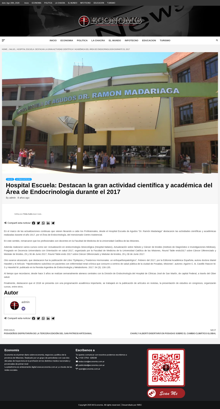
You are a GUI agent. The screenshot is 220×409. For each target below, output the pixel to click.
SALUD (10, 179)
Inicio (26, 3)
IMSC (139, 405)
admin (12, 197)
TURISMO (111, 3)
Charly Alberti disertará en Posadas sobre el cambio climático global (173, 332)
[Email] (23, 309)
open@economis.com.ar (89, 369)
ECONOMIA (36, 3)
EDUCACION (99, 3)
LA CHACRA (60, 3)
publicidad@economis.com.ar (91, 365)
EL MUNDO (72, 3)
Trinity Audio (27, 214)
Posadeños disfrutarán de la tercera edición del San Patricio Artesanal (48, 332)
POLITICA (48, 3)
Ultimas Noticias (23, 179)
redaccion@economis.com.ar (91, 361)
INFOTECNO (85, 3)
